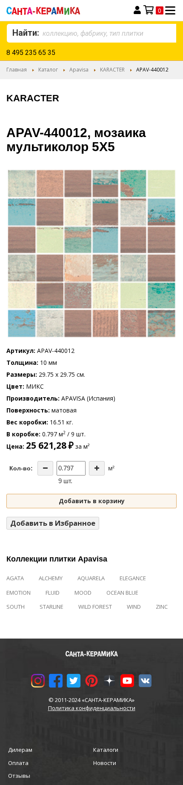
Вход (137, 10)
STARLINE (51, 606)
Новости (104, 763)
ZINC (162, 606)
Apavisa (79, 69)
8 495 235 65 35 (30, 53)
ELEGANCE (133, 578)
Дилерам (20, 749)
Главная (16, 69)
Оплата (18, 763)
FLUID (53, 592)
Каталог (48, 69)
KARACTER (112, 69)
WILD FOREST (95, 606)
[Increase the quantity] (97, 468)
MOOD (83, 592)
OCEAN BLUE (122, 592)
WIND (134, 606)
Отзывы (19, 775)
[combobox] (91, 33)
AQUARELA (91, 578)
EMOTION (18, 592)
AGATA (15, 578)
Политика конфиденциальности (91, 708)
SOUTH (15, 606)
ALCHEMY (51, 578)
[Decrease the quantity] (45, 468)
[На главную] (59, 10)
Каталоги (105, 749)
